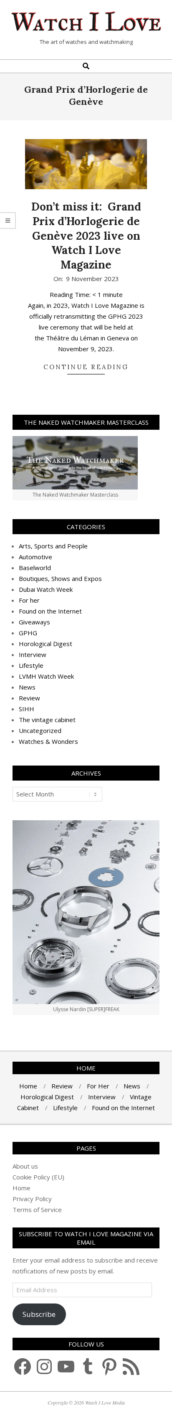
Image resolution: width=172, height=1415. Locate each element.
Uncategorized (40, 730)
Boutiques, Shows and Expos (60, 578)
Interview (32, 654)
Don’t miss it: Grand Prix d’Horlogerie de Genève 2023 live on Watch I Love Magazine (86, 235)
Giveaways (34, 622)
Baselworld (35, 567)
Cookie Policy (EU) (38, 1177)
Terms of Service (37, 1209)
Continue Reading (86, 367)
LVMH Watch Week (46, 676)
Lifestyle (31, 665)
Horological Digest (45, 643)
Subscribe (39, 1314)
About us (25, 1166)
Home (21, 1188)
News (27, 687)
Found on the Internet (50, 611)
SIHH (26, 709)
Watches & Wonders (48, 741)
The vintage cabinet (47, 719)
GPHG (28, 633)
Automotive (35, 557)
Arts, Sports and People (53, 546)
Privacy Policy (32, 1198)
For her (29, 600)
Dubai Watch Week (46, 589)
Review (29, 698)
